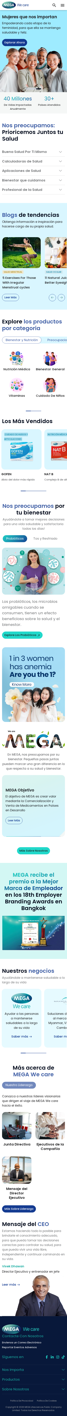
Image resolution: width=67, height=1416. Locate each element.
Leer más (10, 297)
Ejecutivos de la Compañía (50, 1146)
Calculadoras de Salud (22, 161)
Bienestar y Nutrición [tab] (22, 340)
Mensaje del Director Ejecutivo (16, 1193)
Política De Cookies (47, 1400)
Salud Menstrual (13, 271)
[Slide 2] (33, 88)
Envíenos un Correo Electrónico (21, 1342)
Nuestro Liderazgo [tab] (18, 1085)
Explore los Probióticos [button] (20, 635)
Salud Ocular (53, 271)
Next (61, 297)
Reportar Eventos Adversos (19, 1347)
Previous (52, 297)
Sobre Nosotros (15, 1389)
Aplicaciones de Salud (21, 170)
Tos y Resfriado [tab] (45, 538)
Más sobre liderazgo (19, 1209)
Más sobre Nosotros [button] (33, 851)
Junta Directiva (16, 1144)
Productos (11, 1379)
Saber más (19, 1036)
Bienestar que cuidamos (23, 180)
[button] (62, 5)
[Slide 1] (28, 88)
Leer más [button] (10, 58)
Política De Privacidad (21, 1400)
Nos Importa (13, 1369)
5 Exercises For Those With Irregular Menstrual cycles (19, 282)
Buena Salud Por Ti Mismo (24, 151)
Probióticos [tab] (15, 538)
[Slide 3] (38, 88)
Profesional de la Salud (22, 189)
